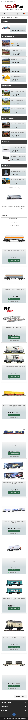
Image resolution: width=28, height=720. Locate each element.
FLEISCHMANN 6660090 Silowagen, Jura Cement (14, 366)
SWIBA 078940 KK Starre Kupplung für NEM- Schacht (18, 147)
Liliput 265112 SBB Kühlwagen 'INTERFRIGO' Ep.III (14, 637)
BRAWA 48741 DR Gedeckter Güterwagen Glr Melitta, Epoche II (18, 123)
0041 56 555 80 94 (11, 1)
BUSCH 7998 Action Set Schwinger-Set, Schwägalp (18, 91)
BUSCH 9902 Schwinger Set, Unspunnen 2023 (18, 100)
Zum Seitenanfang (20, 696)
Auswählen (14, 215)
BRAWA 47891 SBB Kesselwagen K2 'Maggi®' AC (18, 132)
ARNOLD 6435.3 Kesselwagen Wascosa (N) (14, 250)
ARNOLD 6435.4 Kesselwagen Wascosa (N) (14, 289)
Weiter (19, 693)
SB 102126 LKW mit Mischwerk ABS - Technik (18, 179)
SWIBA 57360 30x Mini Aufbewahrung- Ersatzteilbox (18, 171)
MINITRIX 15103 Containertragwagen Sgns (14, 676)
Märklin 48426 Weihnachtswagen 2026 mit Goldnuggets (18, 42)
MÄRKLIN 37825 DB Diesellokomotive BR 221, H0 (18, 50)
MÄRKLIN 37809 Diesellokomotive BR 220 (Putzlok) (18, 59)
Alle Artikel (14, 222)
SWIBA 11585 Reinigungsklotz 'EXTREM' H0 (18, 76)
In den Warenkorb (14, 260)
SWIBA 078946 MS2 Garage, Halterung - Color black (18, 156)
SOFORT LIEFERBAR (14, 219)
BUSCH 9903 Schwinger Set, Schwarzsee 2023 (18, 108)
